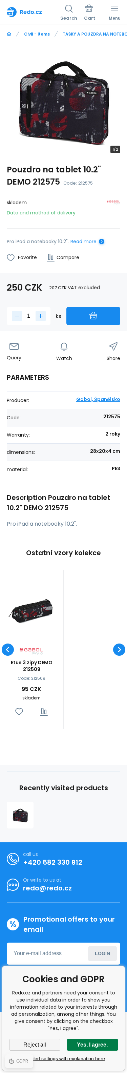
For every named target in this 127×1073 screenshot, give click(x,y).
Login (102, 953)
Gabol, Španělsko (98, 399)
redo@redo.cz (47, 888)
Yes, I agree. (92, 1045)
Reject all (34, 1045)
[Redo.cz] (9, 34)
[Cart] (89, 13)
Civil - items (37, 34)
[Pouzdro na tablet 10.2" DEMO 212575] (20, 815)
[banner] (33, 11)
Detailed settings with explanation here (63, 1058)
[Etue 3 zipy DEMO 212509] (32, 610)
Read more (83, 241)
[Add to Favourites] (19, 712)
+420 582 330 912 (52, 862)
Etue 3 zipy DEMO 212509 (31, 666)
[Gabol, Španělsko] (113, 206)
